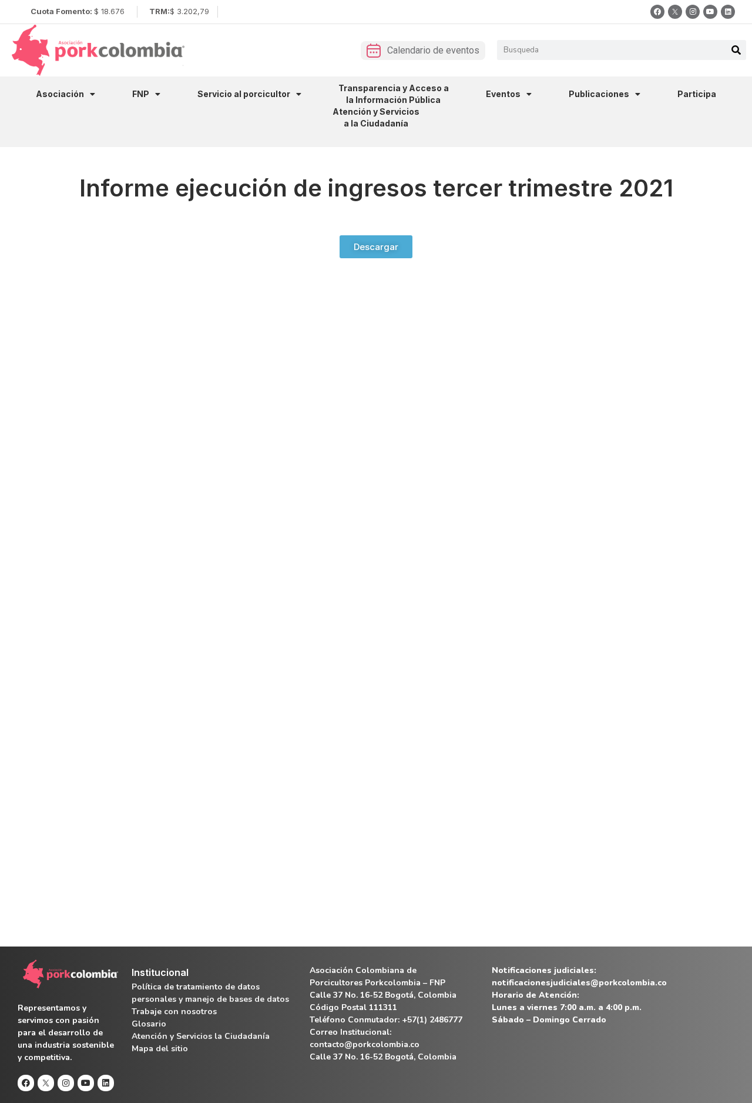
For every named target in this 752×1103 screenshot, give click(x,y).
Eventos (503, 94)
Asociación (60, 94)
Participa (696, 94)
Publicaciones (599, 94)
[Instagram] (693, 12)
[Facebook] (657, 12)
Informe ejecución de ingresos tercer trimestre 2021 (376, 188)
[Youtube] (710, 12)
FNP (140, 94)
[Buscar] (736, 50)
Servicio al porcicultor (243, 94)
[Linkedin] (728, 12)
